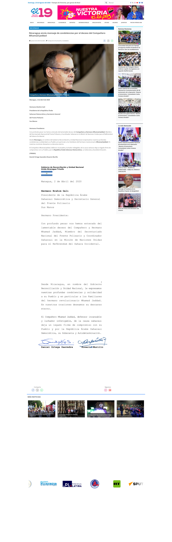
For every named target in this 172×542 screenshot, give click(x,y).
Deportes (72, 22)
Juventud (124, 22)
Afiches (107, 22)
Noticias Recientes (124, 29)
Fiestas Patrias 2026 (136, 22)
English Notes (96, 22)
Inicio (32, 22)
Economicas (62, 22)
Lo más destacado (124, 126)
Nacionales (40, 22)
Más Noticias (34, 397)
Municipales (51, 22)
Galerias (115, 22)
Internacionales (84, 22)
